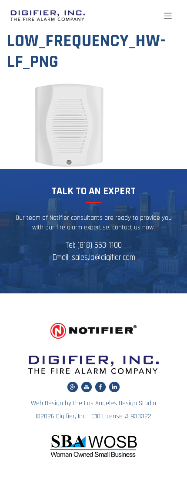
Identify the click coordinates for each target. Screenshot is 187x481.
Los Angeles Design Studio (120, 403)
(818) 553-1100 (99, 245)
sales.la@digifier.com (103, 257)
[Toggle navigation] (168, 16)
